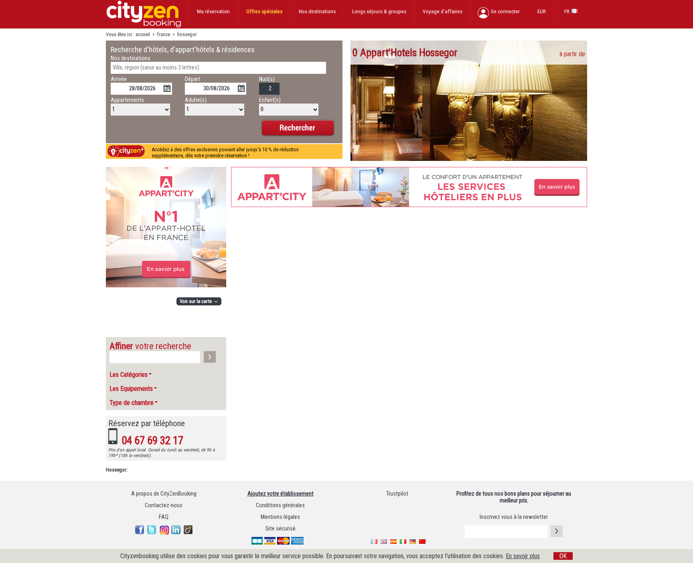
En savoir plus (523, 556)
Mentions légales (280, 517)
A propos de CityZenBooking (164, 493)
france (163, 34)
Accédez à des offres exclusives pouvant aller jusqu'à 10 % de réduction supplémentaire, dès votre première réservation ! (225, 152)
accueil (143, 34)
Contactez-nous (163, 505)
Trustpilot (397, 493)
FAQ (163, 517)
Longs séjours (379, 11)
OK (563, 556)
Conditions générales (280, 505)
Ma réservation (213, 11)
